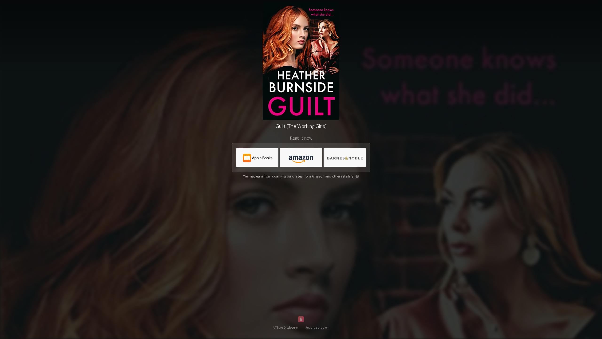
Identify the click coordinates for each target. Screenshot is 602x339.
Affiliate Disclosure (285, 328)
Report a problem (317, 328)
